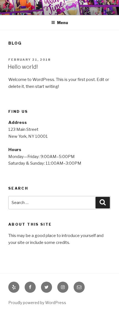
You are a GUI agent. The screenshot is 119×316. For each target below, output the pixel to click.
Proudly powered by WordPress (37, 302)
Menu (62, 22)
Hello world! (23, 66)
